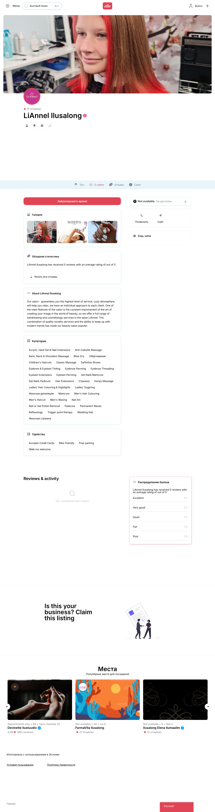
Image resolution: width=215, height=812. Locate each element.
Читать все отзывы (45, 276)
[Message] (42, 125)
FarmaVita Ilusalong (89, 728)
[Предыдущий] (7, 707)
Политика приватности (61, 764)
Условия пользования (20, 764)
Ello (107, 5)
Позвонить (141, 221)
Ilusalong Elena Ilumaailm (161, 728)
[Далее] (208, 707)
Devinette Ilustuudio (22, 728)
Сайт (160, 221)
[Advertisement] (107, 153)
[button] (207, 6)
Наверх (11, 803)
